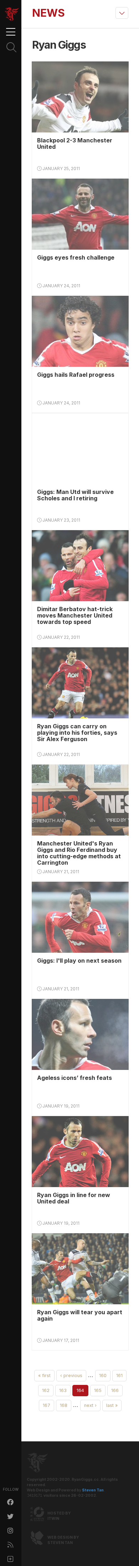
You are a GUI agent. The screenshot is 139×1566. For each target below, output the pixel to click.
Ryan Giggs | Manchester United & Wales (12, 14)
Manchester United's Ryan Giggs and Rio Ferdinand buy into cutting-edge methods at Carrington (79, 853)
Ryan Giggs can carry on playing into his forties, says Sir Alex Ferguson (77, 733)
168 (63, 1405)
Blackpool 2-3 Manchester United (74, 143)
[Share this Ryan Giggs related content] (10, 1559)
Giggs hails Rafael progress (75, 374)
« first (44, 1375)
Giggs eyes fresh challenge (75, 257)
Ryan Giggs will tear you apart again (79, 1315)
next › (90, 1405)
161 (119, 1375)
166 (115, 1390)
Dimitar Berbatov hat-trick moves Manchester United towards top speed (75, 615)
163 (63, 1390)
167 (46, 1405)
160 (103, 1375)
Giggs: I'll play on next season (79, 960)
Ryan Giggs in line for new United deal (73, 1198)
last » (112, 1405)
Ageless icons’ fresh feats (74, 1077)
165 (98, 1390)
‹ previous (71, 1375)
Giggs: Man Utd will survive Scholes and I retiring (75, 495)
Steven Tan (93, 1490)
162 (46, 1390)
